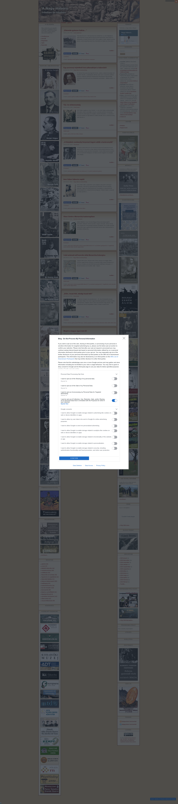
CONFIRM (74, 458)
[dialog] (89, 402)
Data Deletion (77, 465)
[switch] (114, 378)
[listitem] (89, 374)
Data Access (89, 465)
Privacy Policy (100, 465)
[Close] (125, 339)
